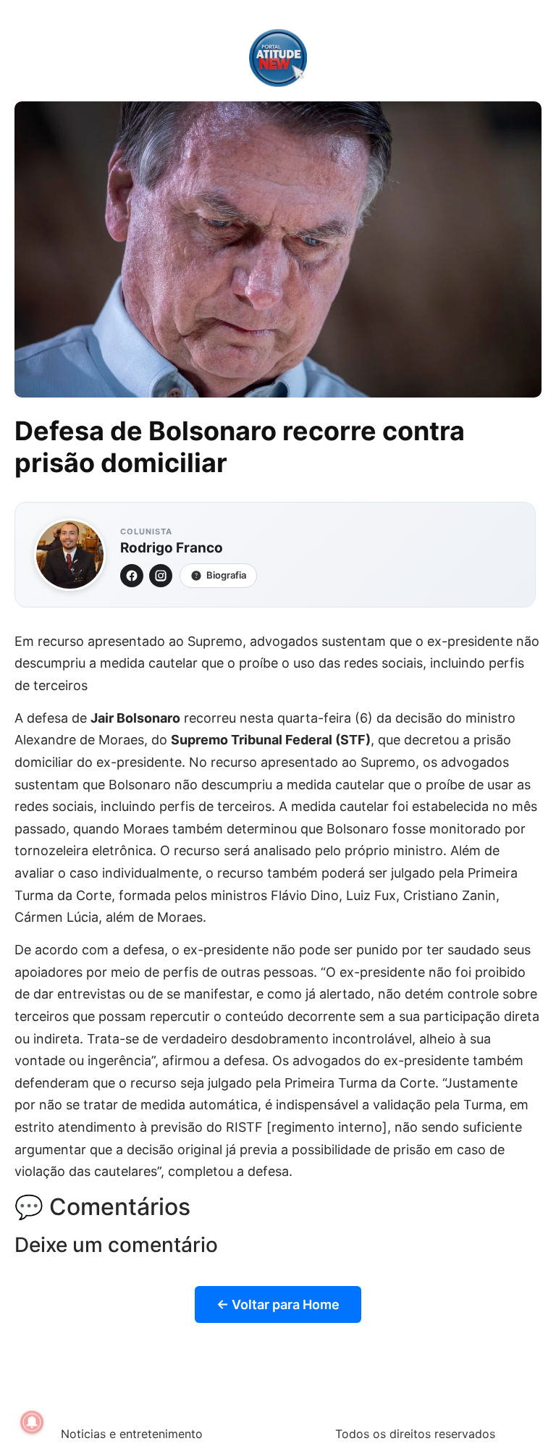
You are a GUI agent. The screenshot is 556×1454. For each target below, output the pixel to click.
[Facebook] (131, 575)
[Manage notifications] (31, 1422)
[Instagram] (160, 575)
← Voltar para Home (278, 1304)
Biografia (226, 575)
